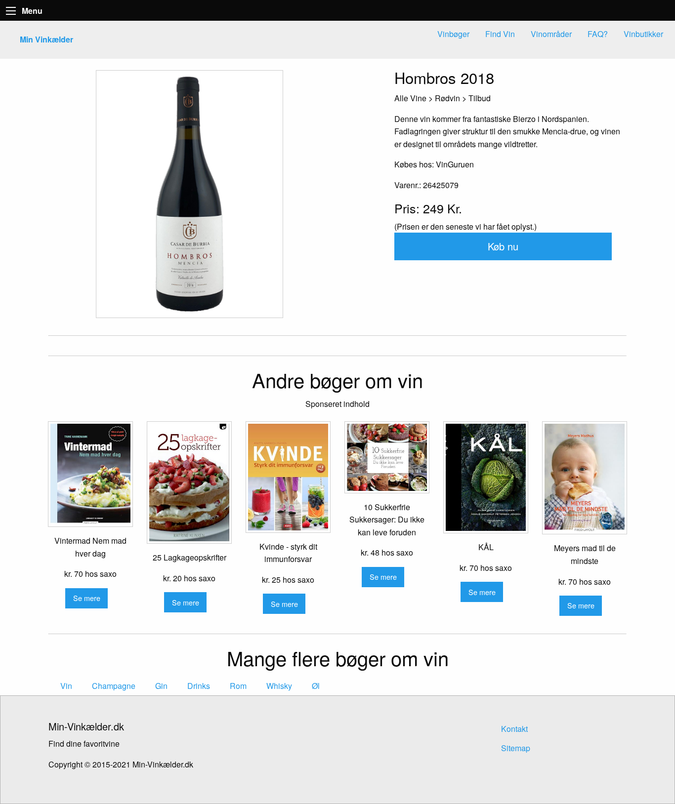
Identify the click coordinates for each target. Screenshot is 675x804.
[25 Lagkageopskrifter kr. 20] (189, 482)
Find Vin (500, 34)
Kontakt (514, 728)
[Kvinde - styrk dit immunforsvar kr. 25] (288, 477)
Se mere (86, 598)
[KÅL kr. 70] (486, 477)
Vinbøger (453, 34)
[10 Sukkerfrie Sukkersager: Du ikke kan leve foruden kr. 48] (387, 457)
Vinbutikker (643, 34)
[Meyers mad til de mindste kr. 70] (585, 478)
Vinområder (551, 34)
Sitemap (515, 748)
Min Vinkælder (46, 39)
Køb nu (503, 246)
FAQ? (598, 34)
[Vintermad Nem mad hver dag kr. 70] (90, 474)
